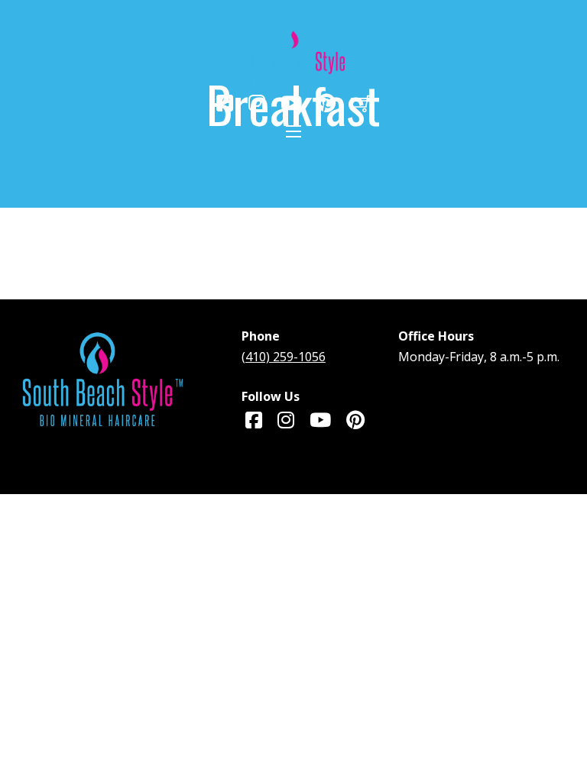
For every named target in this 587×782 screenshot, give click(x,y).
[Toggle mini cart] (361, 103)
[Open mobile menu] (293, 131)
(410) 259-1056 (284, 356)
